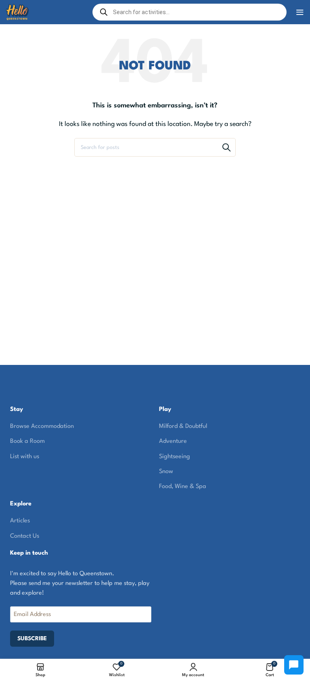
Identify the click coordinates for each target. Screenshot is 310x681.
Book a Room (27, 441)
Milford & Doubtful (183, 426)
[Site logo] (17, 12)
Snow (166, 472)
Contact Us (24, 536)
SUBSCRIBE (32, 638)
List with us (24, 457)
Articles (20, 521)
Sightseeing (174, 457)
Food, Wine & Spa (182, 487)
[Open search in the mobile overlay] (189, 12)
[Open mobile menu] (300, 12)
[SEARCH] (226, 147)
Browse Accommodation (42, 426)
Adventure (173, 441)
